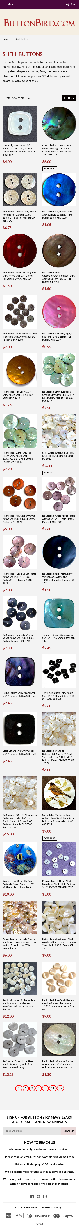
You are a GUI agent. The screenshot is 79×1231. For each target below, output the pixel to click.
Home (5, 39)
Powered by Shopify (51, 1207)
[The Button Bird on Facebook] (32, 1197)
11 (52, 1088)
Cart (73, 4)
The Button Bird (30, 1207)
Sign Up (69, 1130)
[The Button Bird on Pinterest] (39, 1197)
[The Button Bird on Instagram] (45, 1197)
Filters (69, 97)
